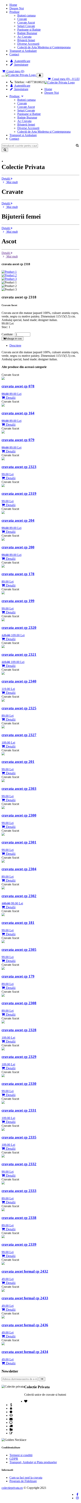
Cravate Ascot (26, 22)
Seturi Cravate (26, 26)
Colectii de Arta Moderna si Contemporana (44, 47)
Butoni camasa (26, 15)
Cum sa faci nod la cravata (25, 1477)
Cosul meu (15, 71)
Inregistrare (21, 64)
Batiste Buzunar (27, 33)
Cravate (22, 19)
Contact (14, 54)
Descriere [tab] (15, 345)
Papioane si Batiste (29, 29)
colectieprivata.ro (12, 1487)
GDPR (13, 1458)
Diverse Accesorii (28, 43)
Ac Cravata (24, 36)
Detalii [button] (6, 178)
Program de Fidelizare (23, 1481)
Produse (14, 12)
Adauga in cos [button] (14, 338)
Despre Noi (16, 8)
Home (13, 4)
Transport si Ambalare (23, 50)
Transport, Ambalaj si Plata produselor (33, 1462)
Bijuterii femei (26, 40)
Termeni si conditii (20, 1455)
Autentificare (22, 61)
